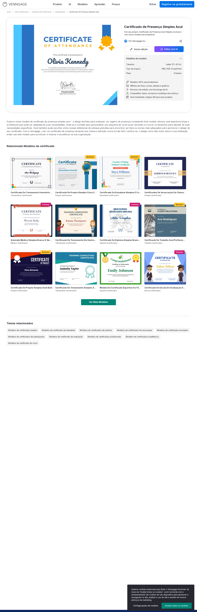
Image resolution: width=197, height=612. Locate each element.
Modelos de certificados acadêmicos (142, 337)
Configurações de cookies (145, 605)
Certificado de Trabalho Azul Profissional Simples (165, 240)
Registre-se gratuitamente (177, 4)
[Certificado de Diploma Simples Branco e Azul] (120, 221)
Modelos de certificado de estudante (58, 330)
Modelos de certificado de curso (23, 343)
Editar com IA (171, 49)
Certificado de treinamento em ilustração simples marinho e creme (76, 240)
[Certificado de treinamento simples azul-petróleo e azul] (76, 268)
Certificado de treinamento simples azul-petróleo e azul (76, 288)
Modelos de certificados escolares (172, 330)
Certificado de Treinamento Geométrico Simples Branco (31, 192)
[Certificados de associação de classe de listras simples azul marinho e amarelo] (165, 173)
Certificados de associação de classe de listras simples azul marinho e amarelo (165, 192)
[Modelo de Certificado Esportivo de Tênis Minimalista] (120, 268)
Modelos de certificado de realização (66, 337)
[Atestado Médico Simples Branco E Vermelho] (31, 221)
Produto (57, 4)
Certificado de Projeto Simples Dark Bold (31, 288)
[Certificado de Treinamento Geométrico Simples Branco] (31, 173)
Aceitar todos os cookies (176, 605)
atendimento (60, 12)
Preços (116, 4)
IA (70, 4)
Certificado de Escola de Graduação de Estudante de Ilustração (165, 288)
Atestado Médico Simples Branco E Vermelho (31, 240)
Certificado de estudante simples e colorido (120, 192)
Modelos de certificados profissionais (104, 337)
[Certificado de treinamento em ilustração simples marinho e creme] (76, 221)
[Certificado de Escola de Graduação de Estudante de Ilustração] (165, 268)
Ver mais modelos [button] (98, 302)
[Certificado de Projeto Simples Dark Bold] (31, 268)
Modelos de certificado (41, 12)
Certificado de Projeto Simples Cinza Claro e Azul (76, 192)
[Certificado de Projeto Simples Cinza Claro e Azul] (76, 173)
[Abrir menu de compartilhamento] (181, 41)
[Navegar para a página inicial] (15, 4)
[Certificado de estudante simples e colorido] (120, 173)
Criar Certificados (22, 12)
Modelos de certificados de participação (26, 337)
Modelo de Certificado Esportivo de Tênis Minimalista (120, 288)
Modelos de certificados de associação (134, 330)
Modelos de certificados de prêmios (96, 330)
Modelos (83, 4)
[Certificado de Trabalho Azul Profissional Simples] (165, 221)
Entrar (152, 4)
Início (9, 12)
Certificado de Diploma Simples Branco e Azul (120, 240)
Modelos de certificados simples (22, 330)
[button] (138, 49)
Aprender (99, 4)
